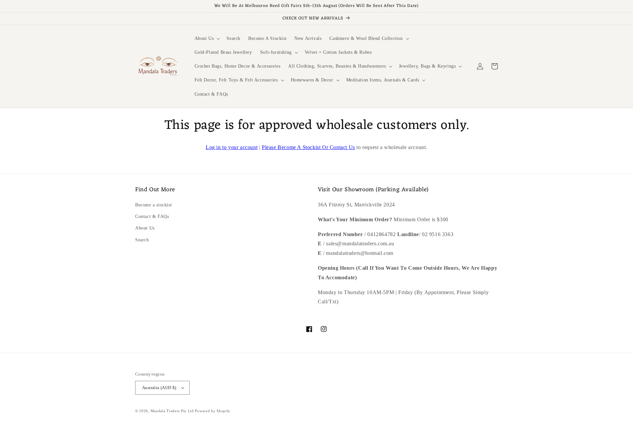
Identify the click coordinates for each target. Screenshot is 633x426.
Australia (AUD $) (159, 387)
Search (142, 239)
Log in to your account (231, 147)
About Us (145, 228)
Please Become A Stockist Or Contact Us (308, 147)
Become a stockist (153, 204)
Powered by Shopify (212, 411)
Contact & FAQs (152, 216)
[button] (207, 39)
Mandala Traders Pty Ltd (172, 411)
